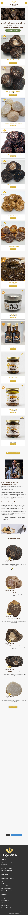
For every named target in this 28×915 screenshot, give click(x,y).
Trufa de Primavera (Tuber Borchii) (13, 246)
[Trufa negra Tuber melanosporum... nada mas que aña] (14, 766)
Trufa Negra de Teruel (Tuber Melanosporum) (13, 154)
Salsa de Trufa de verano (13, 441)
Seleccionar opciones (13, 94)
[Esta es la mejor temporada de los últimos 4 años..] (14, 736)
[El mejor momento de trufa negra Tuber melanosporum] (14, 751)
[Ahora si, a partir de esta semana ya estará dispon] (14, 810)
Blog (2, 881)
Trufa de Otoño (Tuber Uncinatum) (13, 184)
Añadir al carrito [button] (13, 317)
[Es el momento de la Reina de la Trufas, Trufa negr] (14, 780)
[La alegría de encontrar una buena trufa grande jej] (14, 795)
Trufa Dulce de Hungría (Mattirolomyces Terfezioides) (13, 123)
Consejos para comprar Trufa (6, 888)
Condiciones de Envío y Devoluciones (8, 907)
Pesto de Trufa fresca (13, 314)
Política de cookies (4, 903)
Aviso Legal (3, 898)
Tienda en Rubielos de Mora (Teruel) (8, 878)
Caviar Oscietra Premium (13, 282)
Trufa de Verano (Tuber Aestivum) (13, 59)
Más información (12, 125)
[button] (2, 3)
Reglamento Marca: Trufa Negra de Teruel (9, 890)
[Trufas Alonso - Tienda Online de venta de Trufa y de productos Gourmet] (14, 3)
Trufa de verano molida (13, 409)
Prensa (2, 883)
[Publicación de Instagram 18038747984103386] (14, 721)
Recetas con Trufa (4, 886)
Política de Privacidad (5, 900)
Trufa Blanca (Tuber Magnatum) (13, 215)
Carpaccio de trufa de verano (13, 377)
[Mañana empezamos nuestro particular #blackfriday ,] (14, 825)
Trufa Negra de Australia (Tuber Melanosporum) (13, 91)
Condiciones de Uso (5, 905)
